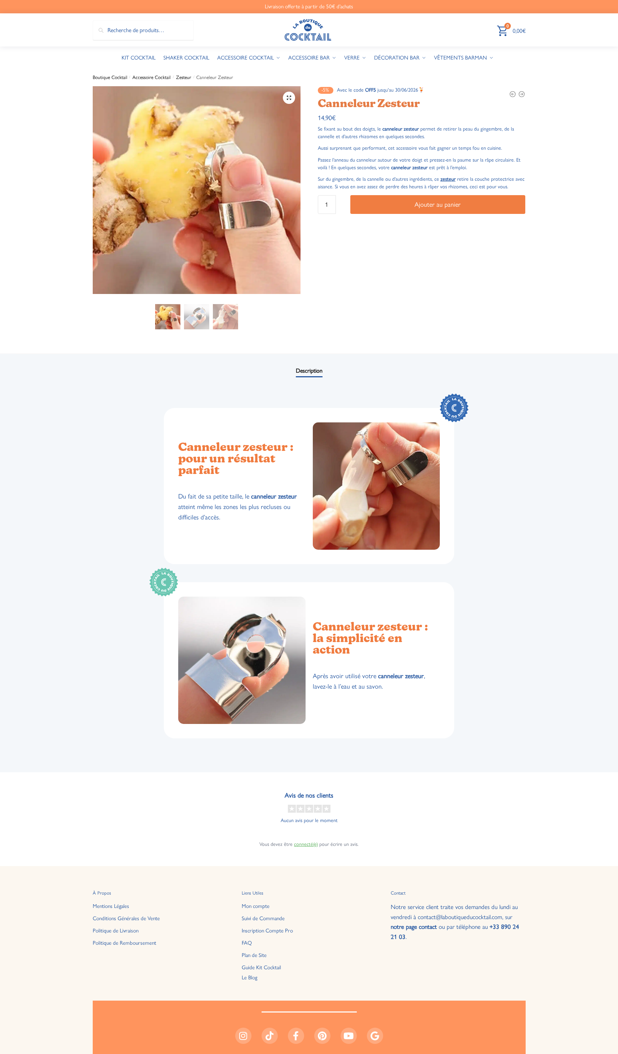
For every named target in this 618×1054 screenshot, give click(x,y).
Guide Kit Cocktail (261, 967)
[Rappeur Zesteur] (521, 94)
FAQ (247, 943)
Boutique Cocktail (110, 77)
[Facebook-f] (296, 1036)
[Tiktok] (270, 1036)
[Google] (375, 1036)
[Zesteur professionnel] (512, 94)
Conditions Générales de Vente (126, 918)
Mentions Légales (111, 906)
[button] (289, 98)
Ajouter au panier (438, 204)
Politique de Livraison (116, 930)
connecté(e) (306, 844)
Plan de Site (254, 955)
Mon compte (255, 906)
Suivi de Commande (263, 918)
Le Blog (249, 977)
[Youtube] (349, 1036)
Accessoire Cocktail (151, 77)
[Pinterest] (322, 1036)
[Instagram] (243, 1036)
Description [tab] (309, 370)
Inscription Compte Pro (267, 930)
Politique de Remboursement (124, 943)
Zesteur (183, 77)
